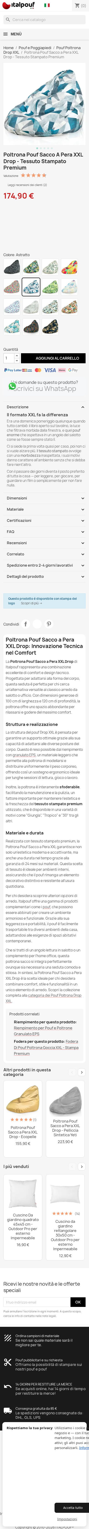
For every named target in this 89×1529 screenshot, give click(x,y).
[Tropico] (31, 267)
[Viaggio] (50, 306)
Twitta (37, 624)
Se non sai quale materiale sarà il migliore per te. (44, 1342)
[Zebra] (11, 267)
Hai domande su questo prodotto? (44, 382)
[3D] (11, 306)
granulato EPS (24, 755)
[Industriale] (31, 306)
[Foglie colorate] (31, 326)
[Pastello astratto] (69, 287)
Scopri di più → (31, 603)
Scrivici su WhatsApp (44, 388)
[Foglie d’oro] (50, 326)
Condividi (25, 624)
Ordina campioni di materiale (37, 1336)
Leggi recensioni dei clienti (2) (27, 185)
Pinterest (48, 624)
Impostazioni (67, 1519)
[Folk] (11, 287)
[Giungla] (50, 287)
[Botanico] (50, 267)
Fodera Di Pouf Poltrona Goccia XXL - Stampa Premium (46, 1047)
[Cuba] (69, 306)
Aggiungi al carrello (53, 358)
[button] (48, 5)
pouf (46, 907)
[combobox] (44, 19)
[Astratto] (31, 287)
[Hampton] (11, 326)
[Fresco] (69, 267)
